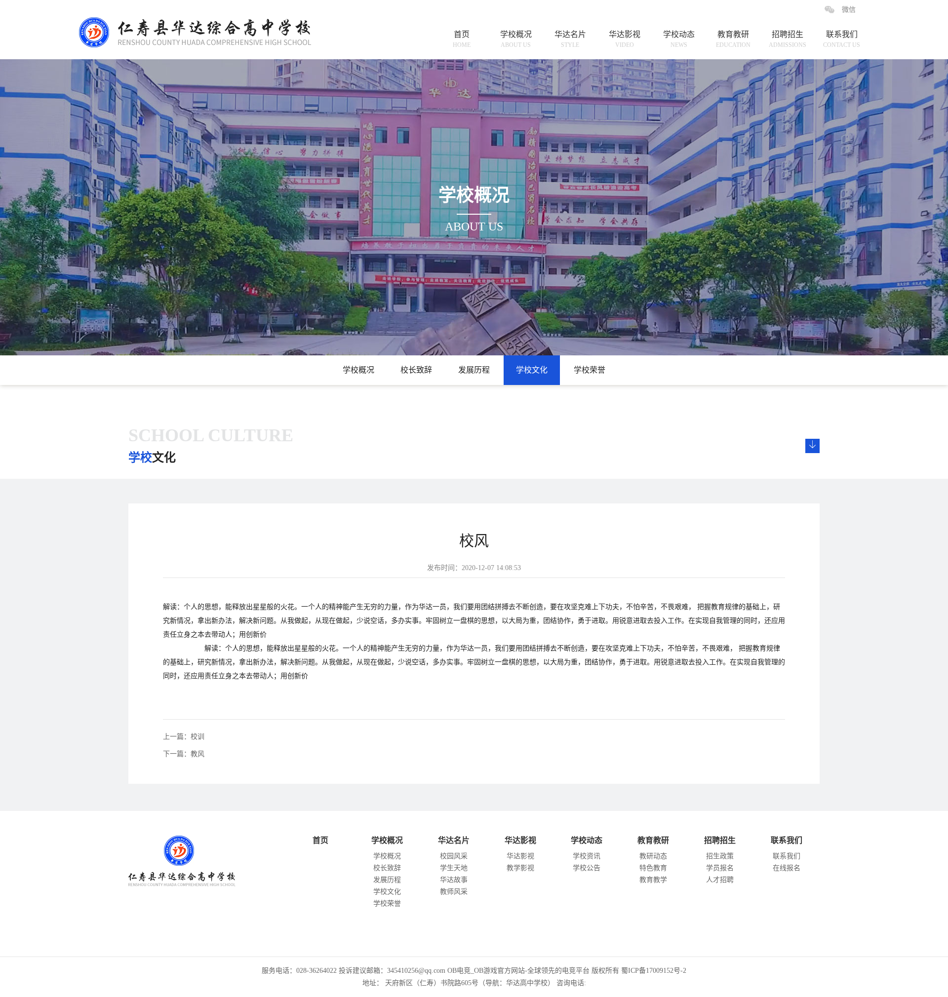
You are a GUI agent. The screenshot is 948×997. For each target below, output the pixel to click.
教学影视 (520, 868)
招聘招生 (787, 39)
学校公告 (586, 868)
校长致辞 (416, 370)
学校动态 (679, 39)
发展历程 (474, 370)
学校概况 (516, 39)
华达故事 (454, 879)
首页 (462, 39)
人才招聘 (720, 879)
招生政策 (720, 856)
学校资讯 (586, 856)
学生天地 (454, 868)
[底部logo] (192, 858)
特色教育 (653, 868)
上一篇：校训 (183, 736)
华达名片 (570, 39)
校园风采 (454, 856)
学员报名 (720, 868)
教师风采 (454, 891)
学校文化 (532, 370)
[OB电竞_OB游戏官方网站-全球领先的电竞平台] (203, 23)
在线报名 (786, 868)
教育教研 (733, 39)
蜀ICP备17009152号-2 (653, 970)
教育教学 (653, 879)
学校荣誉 (589, 370)
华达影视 (624, 39)
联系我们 (841, 39)
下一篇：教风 (183, 754)
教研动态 (653, 856)
